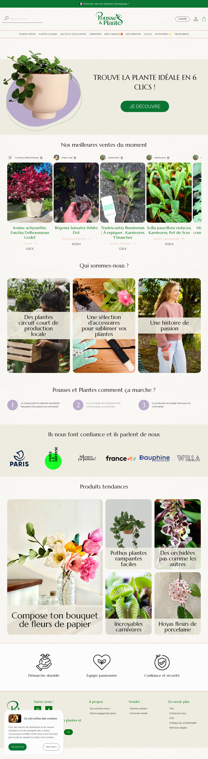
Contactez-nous (177, 713)
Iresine (27, 243)
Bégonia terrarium (74, 239)
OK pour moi (17, 746)
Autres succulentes (166, 239)
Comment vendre (139, 713)
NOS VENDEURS (133, 34)
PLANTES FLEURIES (48, 34)
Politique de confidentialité (183, 722)
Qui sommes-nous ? (100, 708)
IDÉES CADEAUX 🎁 (113, 34)
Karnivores (114, 157)
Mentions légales (178, 727)
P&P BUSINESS (182, 34)
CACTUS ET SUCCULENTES (73, 34)
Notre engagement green (103, 713)
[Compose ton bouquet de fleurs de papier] (55, 634)
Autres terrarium (120, 243)
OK (68, 732)
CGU (171, 718)
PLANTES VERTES (27, 34)
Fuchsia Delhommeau (27, 157)
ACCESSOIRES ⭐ (163, 34)
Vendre (182, 19)
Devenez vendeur (138, 708)
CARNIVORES (95, 34)
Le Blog (148, 34)
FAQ (171, 708)
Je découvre (144, 106)
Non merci (51, 746)
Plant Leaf (67, 157)
